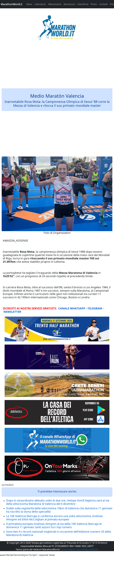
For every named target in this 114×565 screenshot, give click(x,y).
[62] (57, 357)
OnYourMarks (67, 549)
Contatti (103, 4)
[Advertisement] (57, 65)
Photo (94, 4)
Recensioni (69, 4)
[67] (57, 385)
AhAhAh (94, 549)
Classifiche (82, 4)
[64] (57, 412)
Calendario (40, 4)
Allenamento (54, 4)
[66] (57, 329)
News (29, 4)
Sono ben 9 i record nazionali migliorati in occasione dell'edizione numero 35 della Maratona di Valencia (58, 533)
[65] (57, 440)
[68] (57, 468)
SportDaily (82, 549)
